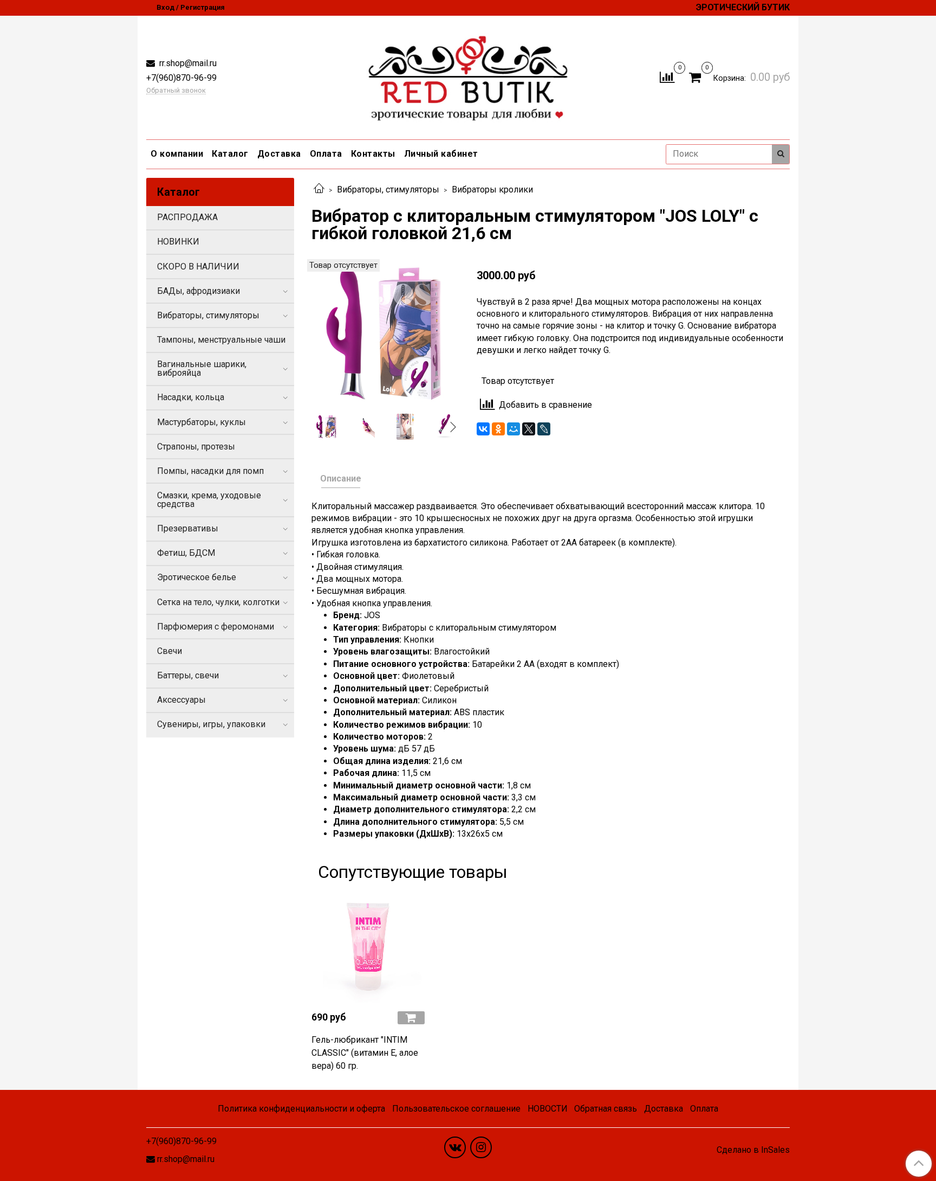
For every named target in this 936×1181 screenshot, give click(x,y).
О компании (177, 154)
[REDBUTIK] (468, 75)
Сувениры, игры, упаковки (211, 724)
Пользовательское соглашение (456, 1108)
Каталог (230, 154)
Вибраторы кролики (492, 189)
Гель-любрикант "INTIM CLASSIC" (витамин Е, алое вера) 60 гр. (364, 1053)
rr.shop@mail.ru (187, 63)
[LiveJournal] (543, 428)
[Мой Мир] (513, 428)
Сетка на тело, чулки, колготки (218, 602)
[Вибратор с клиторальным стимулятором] (385, 332)
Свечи (169, 651)
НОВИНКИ (178, 241)
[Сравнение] (667, 77)
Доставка (279, 154)
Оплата (326, 154)
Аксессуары (181, 700)
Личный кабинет (441, 154)
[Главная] (319, 189)
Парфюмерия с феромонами (215, 626)
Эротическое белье (196, 577)
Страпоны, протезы (196, 446)
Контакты (373, 154)
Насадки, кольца (190, 397)
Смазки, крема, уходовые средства (209, 499)
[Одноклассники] (498, 428)
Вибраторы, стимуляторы (388, 189)
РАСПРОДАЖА (187, 217)
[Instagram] (481, 1147)
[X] (528, 428)
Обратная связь (605, 1108)
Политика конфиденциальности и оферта (301, 1108)
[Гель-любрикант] (368, 946)
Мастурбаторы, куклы (201, 422)
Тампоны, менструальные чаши (221, 340)
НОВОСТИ (548, 1108)
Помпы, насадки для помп (210, 471)
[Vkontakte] (455, 1147)
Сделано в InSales (753, 1150)
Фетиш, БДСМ (186, 553)
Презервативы (187, 528)
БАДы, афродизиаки (198, 291)
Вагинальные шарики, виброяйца (201, 368)
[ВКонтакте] (483, 428)
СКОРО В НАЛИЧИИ (198, 266)
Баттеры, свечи (188, 675)
